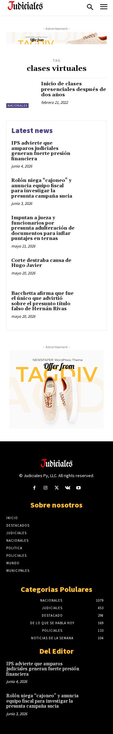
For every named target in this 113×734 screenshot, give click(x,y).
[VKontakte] (68, 488)
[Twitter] (56, 488)
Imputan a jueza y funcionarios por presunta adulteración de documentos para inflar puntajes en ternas (42, 228)
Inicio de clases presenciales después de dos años (73, 89)
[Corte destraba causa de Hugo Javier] (90, 268)
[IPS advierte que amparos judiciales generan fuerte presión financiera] (90, 151)
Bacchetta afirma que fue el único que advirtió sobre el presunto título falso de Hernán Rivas (42, 301)
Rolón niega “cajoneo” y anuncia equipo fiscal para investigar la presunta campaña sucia (41, 188)
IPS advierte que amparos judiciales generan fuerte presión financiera (40, 151)
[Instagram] (45, 488)
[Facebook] (34, 488)
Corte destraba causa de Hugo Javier (41, 263)
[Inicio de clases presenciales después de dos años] (21, 93)
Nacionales (17, 106)
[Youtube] (79, 488)
